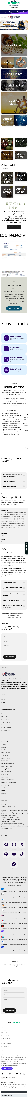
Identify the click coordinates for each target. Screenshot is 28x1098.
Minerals (3, 747)
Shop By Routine (5, 769)
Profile (3, 702)
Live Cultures (4, 750)
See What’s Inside (14, 227)
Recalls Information (6, 727)
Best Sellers (4, 774)
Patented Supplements (7, 779)
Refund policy (5, 716)
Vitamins (3, 744)
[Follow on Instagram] (10, 1074)
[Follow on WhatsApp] (24, 1074)
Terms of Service (6, 714)
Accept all (4, 1092)
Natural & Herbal (5, 758)
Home (3, 790)
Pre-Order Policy (5, 730)
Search (3, 725)
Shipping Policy (5, 722)
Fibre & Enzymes (5, 752)
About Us (3, 788)
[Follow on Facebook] (2, 1074)
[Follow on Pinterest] (13, 1074)
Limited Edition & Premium (8, 782)
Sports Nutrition (5, 755)
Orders (3, 699)
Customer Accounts (6, 741)
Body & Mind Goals (6, 766)
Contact (3, 793)
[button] (26, 548)
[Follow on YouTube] (17, 1074)
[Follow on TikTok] (21, 1074)
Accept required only (7, 1095)
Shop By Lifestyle (6, 771)
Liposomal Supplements (7, 763)
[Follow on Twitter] (6, 1074)
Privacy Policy (5, 719)
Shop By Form (5, 785)
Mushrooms (4, 760)
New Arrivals (4, 777)
